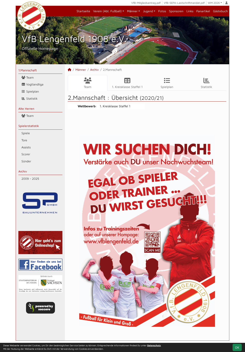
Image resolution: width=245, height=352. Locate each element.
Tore (24, 140)
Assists (26, 147)
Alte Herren (26, 108)
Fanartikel (203, 11)
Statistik (31, 98)
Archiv (22, 171)
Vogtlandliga (34, 84)
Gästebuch (220, 11)
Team (29, 77)
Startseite (83, 11)
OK (237, 347)
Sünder (26, 161)
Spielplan (32, 91)
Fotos (162, 11)
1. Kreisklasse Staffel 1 (127, 87)
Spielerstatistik (28, 126)
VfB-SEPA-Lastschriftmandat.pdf (184, 2)
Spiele (25, 133)
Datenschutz (154, 345)
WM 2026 (214, 2)
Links (189, 11)
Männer (132, 11)
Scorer (25, 154)
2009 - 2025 (30, 178)
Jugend (148, 11)
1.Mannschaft (27, 70)
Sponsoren (176, 11)
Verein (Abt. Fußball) (107, 11)
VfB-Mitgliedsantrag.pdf (146, 2)
